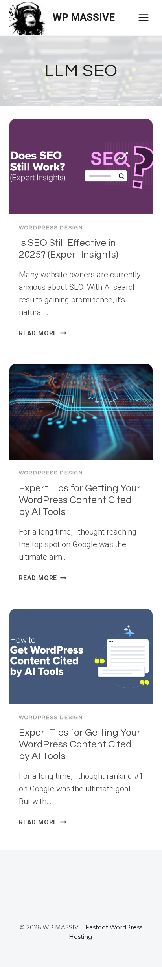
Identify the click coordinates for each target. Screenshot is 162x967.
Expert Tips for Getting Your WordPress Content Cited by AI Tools (79, 500)
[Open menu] (143, 17)
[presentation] (81, 166)
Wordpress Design (51, 228)
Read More (42, 333)
